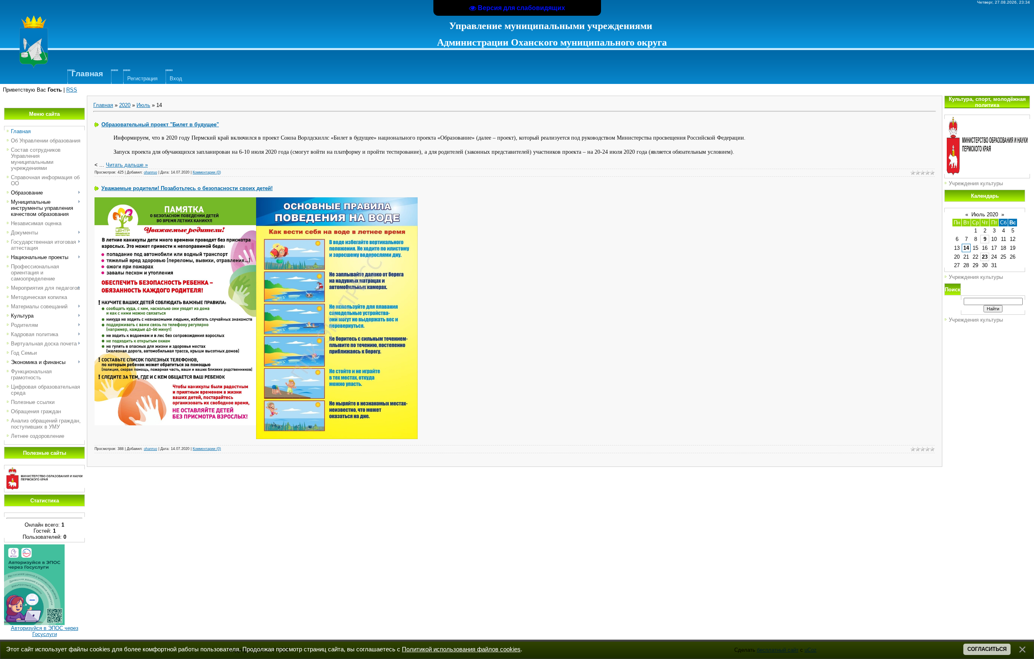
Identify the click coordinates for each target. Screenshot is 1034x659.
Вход (176, 78)
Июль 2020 (984, 214)
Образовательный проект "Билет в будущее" (160, 124)
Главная (103, 105)
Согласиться (987, 649)
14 (966, 248)
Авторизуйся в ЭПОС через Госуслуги (44, 631)
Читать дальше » (127, 165)
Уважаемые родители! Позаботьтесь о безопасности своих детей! (187, 188)
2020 (124, 105)
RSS (71, 90)
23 (985, 257)
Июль (143, 105)
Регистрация (142, 78)
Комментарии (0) (207, 172)
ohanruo (150, 172)
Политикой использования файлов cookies (461, 649)
